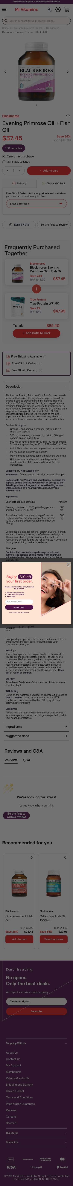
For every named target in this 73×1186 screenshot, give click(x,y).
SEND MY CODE (19, 607)
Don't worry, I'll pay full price (19, 612)
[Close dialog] (69, 564)
